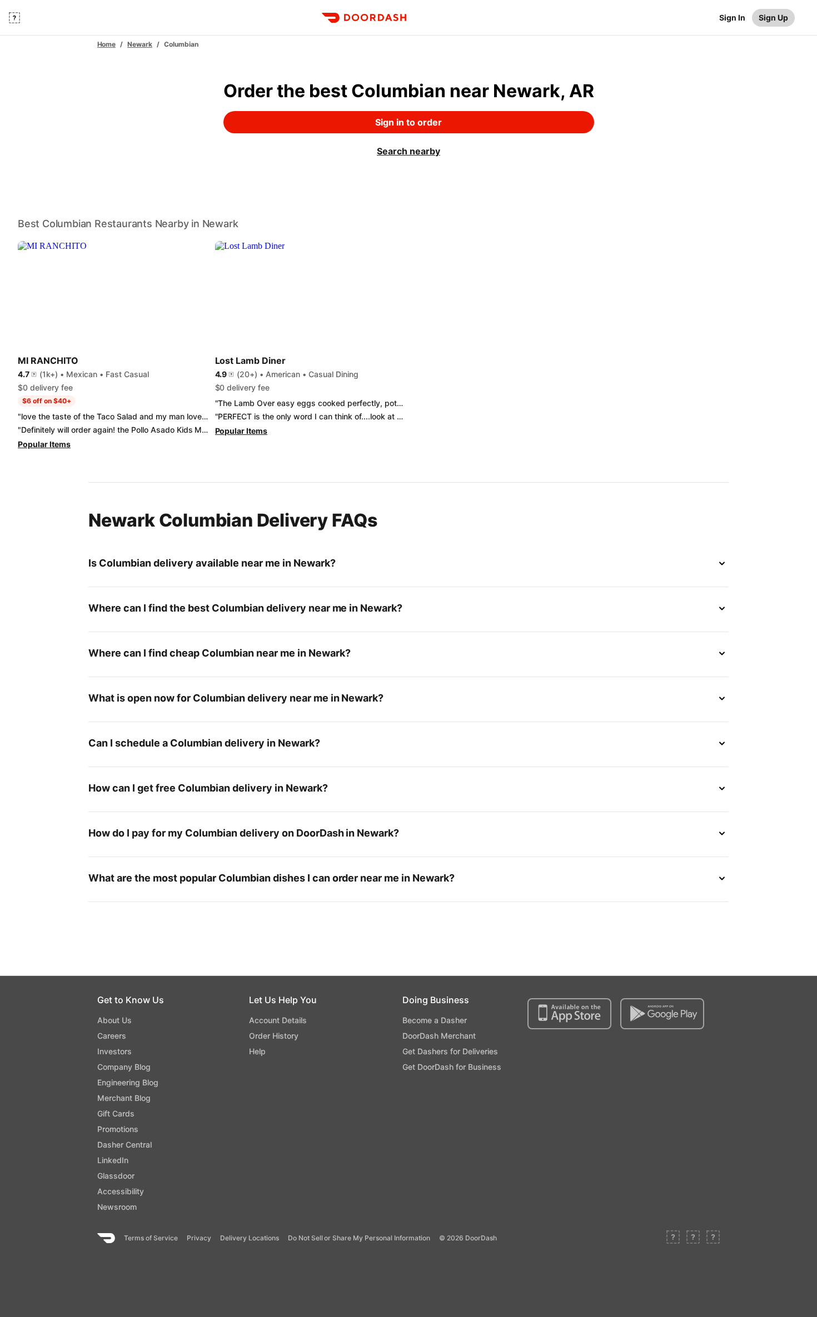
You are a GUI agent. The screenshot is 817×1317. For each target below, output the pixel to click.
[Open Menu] (14, 18)
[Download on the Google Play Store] (662, 1013)
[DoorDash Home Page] (364, 18)
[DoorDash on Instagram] (713, 1238)
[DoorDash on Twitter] (693, 1238)
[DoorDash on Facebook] (673, 1238)
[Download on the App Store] (569, 1013)
